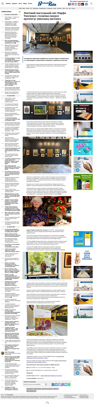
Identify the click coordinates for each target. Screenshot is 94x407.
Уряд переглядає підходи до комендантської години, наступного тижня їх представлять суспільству (11, 240)
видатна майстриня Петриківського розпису (51, 375)
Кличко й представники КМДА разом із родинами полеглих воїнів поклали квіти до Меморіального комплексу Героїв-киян (12, 359)
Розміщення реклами (84, 396)
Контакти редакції (83, 394)
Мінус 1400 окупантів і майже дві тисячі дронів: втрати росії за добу (12, 214)
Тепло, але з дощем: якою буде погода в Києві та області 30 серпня (12, 218)
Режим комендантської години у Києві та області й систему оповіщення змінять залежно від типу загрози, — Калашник (12, 65)
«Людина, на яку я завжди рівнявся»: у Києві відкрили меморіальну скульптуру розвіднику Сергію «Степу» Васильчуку (11, 202)
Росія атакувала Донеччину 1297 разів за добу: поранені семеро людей (11, 155)
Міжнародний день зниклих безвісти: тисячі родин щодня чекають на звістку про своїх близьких (12, 195)
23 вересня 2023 (27, 22)
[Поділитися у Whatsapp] (69, 384)
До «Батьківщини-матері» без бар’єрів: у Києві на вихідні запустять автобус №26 (12, 377)
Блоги (30, 3)
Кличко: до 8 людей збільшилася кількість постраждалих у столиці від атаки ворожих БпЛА (12, 264)
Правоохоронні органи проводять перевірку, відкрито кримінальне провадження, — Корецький (12, 295)
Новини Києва (6, 11)
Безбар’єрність (42, 8)
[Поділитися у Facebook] (53, 384)
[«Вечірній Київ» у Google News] (86, 4)
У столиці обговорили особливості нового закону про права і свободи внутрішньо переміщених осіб (12, 305)
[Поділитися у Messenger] (66, 384)
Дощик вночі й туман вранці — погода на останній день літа (12, 92)
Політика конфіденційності (70, 397)
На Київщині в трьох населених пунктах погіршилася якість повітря (12, 134)
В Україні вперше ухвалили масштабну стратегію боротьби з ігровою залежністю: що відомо (11, 283)
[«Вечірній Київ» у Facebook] (69, 4)
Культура (59, 8)
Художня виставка (48, 388)
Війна (20, 8)
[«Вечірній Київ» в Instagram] (72, 4)
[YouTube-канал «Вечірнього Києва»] (79, 4)
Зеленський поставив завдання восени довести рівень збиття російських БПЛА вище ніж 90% (12, 88)
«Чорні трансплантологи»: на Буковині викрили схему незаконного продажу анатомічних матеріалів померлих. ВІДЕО (11, 383)
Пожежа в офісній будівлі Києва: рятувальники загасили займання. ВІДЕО (12, 114)
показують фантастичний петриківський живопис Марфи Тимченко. (46, 361)
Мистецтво (38, 388)
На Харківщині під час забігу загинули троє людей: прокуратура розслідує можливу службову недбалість (12, 109)
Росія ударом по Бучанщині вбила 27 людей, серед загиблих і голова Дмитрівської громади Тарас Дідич (12, 347)
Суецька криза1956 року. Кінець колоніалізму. (12, 353)
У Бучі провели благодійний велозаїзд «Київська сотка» (11, 104)
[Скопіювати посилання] (46, 384)
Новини (8, 3)
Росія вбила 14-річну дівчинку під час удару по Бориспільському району (12, 245)
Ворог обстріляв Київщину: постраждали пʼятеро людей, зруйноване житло (12, 42)
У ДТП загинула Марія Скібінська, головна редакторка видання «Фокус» (12, 250)
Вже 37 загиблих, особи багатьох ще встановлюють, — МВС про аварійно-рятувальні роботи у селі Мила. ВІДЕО (12, 270)
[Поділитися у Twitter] (56, 384)
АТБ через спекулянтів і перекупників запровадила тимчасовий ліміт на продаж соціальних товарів (11, 371)
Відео (25, 3)
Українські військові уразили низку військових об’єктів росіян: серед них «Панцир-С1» (12, 145)
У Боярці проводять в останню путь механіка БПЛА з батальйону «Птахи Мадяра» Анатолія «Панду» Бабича (12, 59)
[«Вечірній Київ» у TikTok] (82, 4)
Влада (27, 8)
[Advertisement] (47, 80)
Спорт (63, 8)
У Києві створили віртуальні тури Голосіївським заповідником (11, 255)
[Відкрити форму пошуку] (91, 3)
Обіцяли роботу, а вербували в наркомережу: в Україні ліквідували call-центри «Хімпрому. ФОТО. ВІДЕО (12, 23)
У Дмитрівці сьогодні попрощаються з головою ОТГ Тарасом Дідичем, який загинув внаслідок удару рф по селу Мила (12, 83)
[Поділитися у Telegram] (59, 384)
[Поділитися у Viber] (62, 384)
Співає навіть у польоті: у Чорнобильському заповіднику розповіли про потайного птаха (11, 100)
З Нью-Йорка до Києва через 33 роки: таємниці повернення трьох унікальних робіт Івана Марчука (12, 173)
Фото (20, 3)
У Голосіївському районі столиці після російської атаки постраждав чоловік (12, 119)
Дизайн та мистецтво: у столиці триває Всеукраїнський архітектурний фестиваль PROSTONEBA (12, 311)
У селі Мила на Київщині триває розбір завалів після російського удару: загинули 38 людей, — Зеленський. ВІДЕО (12, 161)
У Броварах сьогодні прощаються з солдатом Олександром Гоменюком (11, 388)
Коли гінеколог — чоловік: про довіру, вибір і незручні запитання (12, 18)
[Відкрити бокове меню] (2, 3)
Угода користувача (68, 396)
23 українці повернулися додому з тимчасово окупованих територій (12, 300)
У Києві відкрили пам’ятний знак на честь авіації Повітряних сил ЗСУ (12, 341)
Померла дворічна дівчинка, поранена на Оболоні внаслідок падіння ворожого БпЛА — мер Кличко (12, 323)
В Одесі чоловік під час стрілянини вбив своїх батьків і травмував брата (12, 190)
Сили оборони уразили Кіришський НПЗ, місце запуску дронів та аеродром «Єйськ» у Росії (12, 167)
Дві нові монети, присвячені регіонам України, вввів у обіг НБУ (12, 259)
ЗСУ (31, 8)
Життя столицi (32, 391)
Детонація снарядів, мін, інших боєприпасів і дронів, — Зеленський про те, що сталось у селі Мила (12, 289)
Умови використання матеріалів (71, 394)
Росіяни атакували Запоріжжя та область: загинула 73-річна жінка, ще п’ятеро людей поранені (12, 185)
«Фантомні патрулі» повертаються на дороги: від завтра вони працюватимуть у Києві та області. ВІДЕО (12, 139)
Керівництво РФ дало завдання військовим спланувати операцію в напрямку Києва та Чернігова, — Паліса (12, 317)
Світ (67, 8)
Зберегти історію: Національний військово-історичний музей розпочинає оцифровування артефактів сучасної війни (12, 277)
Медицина (49, 8)
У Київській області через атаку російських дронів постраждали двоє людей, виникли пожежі (12, 124)
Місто (24, 8)
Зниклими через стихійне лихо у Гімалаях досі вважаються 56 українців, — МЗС (12, 77)
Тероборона (35, 8)
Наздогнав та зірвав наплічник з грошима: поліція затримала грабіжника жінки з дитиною (12, 29)
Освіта (54, 8)
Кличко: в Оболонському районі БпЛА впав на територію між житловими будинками (12, 235)
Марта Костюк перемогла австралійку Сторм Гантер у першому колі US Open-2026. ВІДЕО (12, 54)
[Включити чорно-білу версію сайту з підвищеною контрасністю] (79, 1)
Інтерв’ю (14, 3)
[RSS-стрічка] (19, 11)
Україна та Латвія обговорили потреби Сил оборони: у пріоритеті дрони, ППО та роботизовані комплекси (12, 179)
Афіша (56, 388)
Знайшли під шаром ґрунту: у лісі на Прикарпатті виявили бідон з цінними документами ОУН (12, 71)
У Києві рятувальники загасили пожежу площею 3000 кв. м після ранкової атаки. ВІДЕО (12, 149)
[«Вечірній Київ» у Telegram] (76, 4)
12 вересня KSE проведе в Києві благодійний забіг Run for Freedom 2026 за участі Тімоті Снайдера (12, 365)
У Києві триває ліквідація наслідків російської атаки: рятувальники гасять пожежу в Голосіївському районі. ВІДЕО (12, 208)
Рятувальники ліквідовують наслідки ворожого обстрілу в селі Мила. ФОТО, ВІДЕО (12, 230)
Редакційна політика (84, 397)
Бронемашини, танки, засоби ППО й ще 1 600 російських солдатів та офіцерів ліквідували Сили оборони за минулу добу (12, 48)
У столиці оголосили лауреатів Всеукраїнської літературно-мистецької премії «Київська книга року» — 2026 (12, 129)
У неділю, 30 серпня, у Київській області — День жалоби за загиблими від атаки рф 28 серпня (11, 329)
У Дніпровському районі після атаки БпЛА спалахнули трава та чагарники (12, 223)
